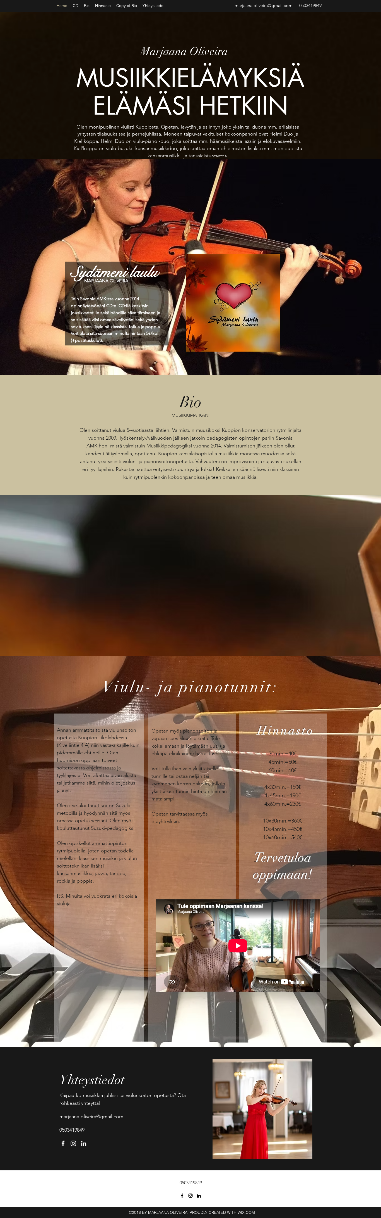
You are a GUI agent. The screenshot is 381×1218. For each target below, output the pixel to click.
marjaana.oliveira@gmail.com (264, 5)
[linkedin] (83, 1143)
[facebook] (63, 1143)
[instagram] (73, 1143)
